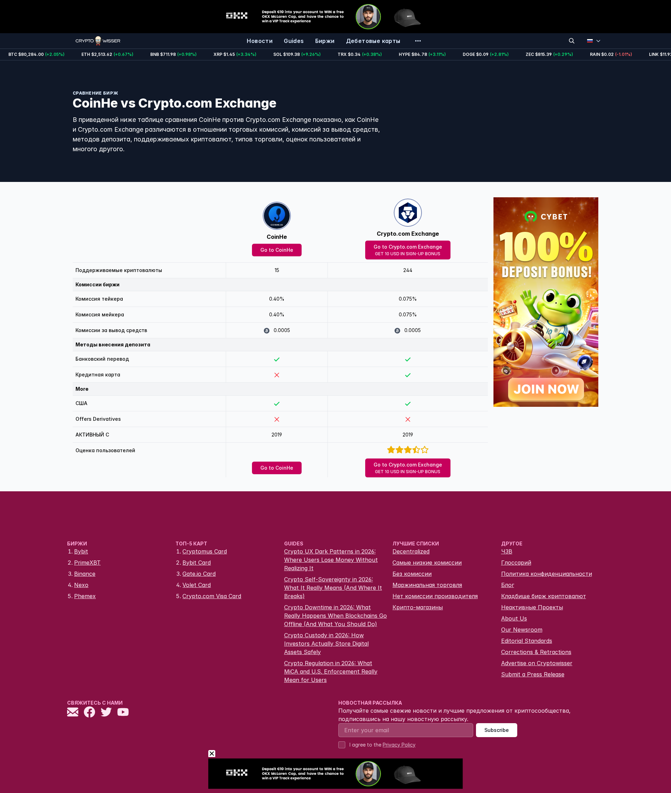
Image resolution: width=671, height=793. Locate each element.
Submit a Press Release (532, 674)
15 (277, 270)
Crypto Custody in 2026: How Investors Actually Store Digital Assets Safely (326, 643)
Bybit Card (196, 562)
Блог (507, 584)
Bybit (81, 551)
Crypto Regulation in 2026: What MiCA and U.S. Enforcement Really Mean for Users (330, 671)
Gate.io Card (199, 573)
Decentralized (411, 551)
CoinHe (277, 236)
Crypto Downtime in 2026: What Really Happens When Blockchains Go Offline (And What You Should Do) (335, 615)
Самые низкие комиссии (427, 562)
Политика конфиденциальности (546, 573)
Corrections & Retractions (536, 651)
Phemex (85, 596)
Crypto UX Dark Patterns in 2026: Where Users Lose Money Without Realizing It (331, 560)
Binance (84, 573)
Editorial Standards (526, 640)
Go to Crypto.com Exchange (408, 250)
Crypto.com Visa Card (211, 596)
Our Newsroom (521, 629)
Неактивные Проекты (532, 607)
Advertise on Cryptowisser (536, 663)
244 (407, 270)
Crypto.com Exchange (408, 233)
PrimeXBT (87, 562)
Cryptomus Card (204, 551)
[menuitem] (260, 41)
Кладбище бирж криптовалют (543, 596)
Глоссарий (516, 562)
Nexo (81, 584)
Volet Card (196, 584)
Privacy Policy (399, 745)
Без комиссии (412, 573)
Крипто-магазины (417, 607)
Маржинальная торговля (427, 584)
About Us (514, 618)
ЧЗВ (506, 551)
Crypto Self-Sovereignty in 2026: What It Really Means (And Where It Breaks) (333, 588)
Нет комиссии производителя (435, 596)
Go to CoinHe (276, 250)
